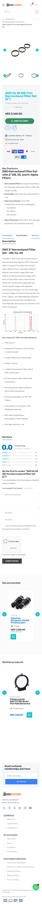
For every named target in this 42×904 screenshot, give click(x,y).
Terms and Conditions (16, 863)
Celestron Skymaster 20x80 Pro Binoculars (20, 620)
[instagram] (25, 808)
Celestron (14, 615)
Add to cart (21, 121)
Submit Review (12, 561)
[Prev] (34, 19)
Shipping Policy (14, 871)
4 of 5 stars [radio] (30, 488)
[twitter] (14, 808)
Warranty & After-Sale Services (20, 867)
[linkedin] (20, 808)
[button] (4, 50)
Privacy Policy (13, 880)
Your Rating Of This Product (12, 488)
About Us (11, 819)
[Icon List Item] (4, 900)
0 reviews (18, 107)
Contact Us (12, 828)
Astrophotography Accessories (13, 22)
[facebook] (9, 808)
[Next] (38, 19)
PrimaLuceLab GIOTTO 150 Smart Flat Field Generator (20, 701)
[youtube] (30, 808)
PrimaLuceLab (15, 697)
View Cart (11, 839)
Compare (11, 847)
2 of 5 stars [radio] (27, 488)
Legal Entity (12, 823)
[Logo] (21, 793)
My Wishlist (12, 852)
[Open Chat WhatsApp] (36, 887)
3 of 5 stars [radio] (28, 488)
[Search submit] (37, 12)
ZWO (22, 140)
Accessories (10, 19)
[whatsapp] (4, 808)
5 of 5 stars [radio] (32, 488)
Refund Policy (13, 875)
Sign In (10, 843)
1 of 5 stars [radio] (25, 488)
